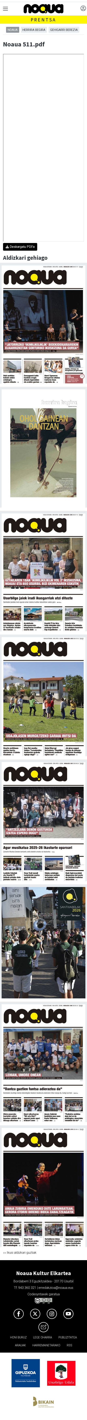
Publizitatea (67, 1337)
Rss (69, 1345)
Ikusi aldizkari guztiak (21, 1253)
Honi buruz (18, 1337)
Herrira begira (33, 30)
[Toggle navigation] (5, 8)
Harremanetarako (46, 1345)
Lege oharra (42, 1337)
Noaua (13, 30)
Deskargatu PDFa (22, 247)
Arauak (20, 1345)
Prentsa (43, 20)
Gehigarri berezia (64, 30)
